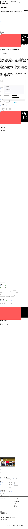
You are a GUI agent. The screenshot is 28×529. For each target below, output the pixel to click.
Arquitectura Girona (2, 32)
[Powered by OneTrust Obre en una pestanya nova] (22, 99)
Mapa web (15, 506)
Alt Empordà (1, 500)
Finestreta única (16, 503)
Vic (0, 504)
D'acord (6, 95)
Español (1, 33)
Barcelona (8, 500)
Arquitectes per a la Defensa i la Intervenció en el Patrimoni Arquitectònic (8, 511)
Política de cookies (16, 502)
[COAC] (7, 3)
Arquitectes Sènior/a (2, 512)
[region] (14, 89)
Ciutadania (26, 10)
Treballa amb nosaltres (16, 505)
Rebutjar (14, 95)
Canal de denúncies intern (17, 504)
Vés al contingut (13, 1)
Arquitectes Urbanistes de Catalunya (4, 513)
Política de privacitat (16, 501)
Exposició (1, 20)
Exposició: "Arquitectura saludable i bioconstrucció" (11, 11)
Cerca (20, 4)
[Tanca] (24, 80)
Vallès (7, 503)
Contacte (15, 2)
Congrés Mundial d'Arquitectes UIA (5, 10)
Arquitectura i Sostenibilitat (3, 514)
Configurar (7, 92)
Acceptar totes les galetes (15, 97)
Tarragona (1, 503)
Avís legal (15, 500)
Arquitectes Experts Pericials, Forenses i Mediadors (5, 510)
